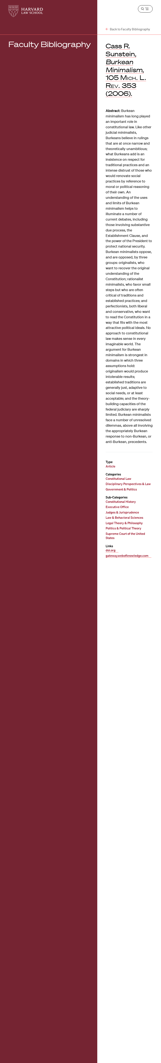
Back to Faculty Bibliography (129, 29)
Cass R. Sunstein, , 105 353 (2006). (126, 69)
